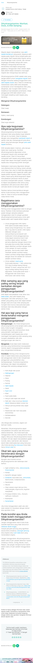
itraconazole (9, 470)
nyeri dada (17, 533)
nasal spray (19, 261)
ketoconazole (24, 468)
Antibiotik (8, 477)
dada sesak (5, 296)
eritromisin (26, 477)
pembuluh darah (24, 138)
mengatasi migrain (21, 78)
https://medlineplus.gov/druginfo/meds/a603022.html (18, 579)
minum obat (9, 447)
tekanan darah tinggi (9, 526)
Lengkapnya (16, 602)
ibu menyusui (18, 445)
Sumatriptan (9, 501)
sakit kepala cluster (7, 82)
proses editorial (24, 571)
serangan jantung (23, 531)
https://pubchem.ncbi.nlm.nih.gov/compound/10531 (18, 597)
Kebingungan (9, 373)
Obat (2, 2)
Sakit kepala (9, 386)
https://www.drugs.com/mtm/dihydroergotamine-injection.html (18, 587)
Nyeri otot (8, 391)
